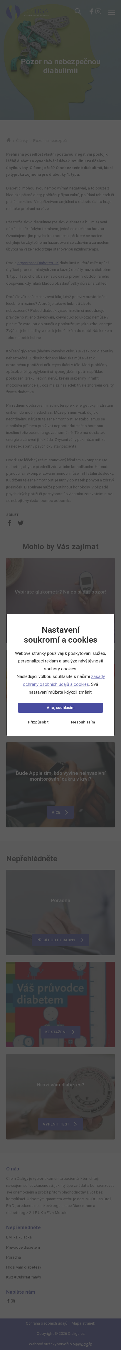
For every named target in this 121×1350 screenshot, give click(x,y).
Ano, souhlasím (60, 707)
